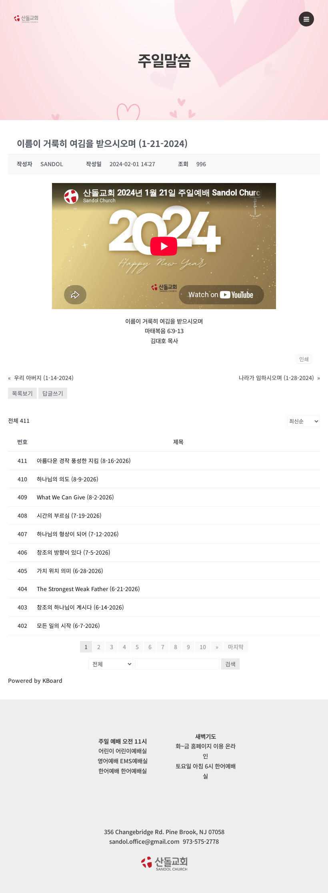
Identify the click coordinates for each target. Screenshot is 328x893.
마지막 (236, 647)
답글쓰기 (52, 393)
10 (203, 647)
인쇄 (304, 359)
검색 (230, 664)
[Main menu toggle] (306, 19)
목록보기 (22, 393)
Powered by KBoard (35, 680)
